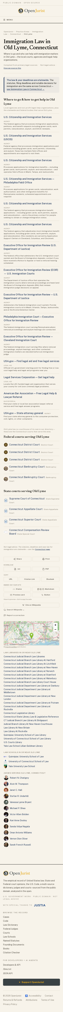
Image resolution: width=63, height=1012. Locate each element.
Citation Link (29, 579)
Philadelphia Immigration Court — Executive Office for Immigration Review (29, 318)
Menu (10, 20)
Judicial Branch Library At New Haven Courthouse (28, 724)
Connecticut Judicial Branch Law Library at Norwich (29, 671)
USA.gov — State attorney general (23, 413)
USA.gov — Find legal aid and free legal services (31, 361)
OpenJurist (8, 32)
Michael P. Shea (17, 808)
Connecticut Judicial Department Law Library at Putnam (31, 703)
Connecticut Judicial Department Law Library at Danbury (31, 685)
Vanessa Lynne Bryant (20, 802)
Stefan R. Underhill (19, 796)
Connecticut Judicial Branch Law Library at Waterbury (30, 678)
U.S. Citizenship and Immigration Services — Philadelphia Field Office (29, 180)
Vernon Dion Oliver (19, 838)
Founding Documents (13, 944)
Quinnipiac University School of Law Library (25, 735)
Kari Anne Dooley (18, 820)
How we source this (12, 68)
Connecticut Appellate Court (26, 509)
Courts (6, 933)
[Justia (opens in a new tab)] (40, 905)
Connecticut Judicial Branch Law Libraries (24, 656)
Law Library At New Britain (17, 727)
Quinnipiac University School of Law (26, 756)
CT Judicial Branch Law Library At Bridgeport (26, 720)
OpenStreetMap (11, 647)
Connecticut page (42, 549)
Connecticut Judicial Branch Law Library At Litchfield (30, 664)
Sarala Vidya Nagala (20, 826)
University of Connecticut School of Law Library (27, 738)
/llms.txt (7, 969)
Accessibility (33, 996)
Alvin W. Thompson (19, 784)
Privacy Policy (10, 1004)
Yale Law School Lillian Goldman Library (23, 746)
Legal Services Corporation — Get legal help (29, 377)
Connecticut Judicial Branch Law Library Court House (30, 682)
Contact (49, 996)
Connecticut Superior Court (25, 519)
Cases (6, 917)
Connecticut (15, 34)
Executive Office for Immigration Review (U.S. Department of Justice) (30, 247)
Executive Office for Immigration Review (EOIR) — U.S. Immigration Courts (31, 272)
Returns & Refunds (12, 1000)
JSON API (8, 973)
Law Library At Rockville (15, 731)
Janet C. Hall (16, 790)
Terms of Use (47, 1000)
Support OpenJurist (31, 982)
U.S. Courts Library (13, 742)
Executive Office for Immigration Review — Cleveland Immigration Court (28, 338)
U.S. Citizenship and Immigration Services (28, 117)
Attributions (31, 1000)
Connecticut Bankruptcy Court (27, 466)
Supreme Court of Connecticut (27, 498)
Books (6, 948)
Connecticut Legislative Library (19, 713)
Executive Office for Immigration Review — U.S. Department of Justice (31, 296)
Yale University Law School (22, 766)
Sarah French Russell (20, 845)
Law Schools (9, 937)
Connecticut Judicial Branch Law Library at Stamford (30, 675)
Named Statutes (11, 940)
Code (5, 921)
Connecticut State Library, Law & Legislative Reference (31, 717)
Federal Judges (10, 929)
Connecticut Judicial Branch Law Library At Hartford (29, 660)
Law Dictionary (10, 925)
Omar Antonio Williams (21, 832)
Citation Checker (11, 952)
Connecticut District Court (24, 444)
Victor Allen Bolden (19, 814)
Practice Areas (22, 32)
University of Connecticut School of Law (29, 761)
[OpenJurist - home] (31, 11)
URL (10, 579)
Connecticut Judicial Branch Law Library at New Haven (31, 667)
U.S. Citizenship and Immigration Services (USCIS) (28, 137)
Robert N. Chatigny (19, 778)
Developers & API (11, 965)
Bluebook (50, 579)
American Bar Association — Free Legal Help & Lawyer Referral (30, 395)
